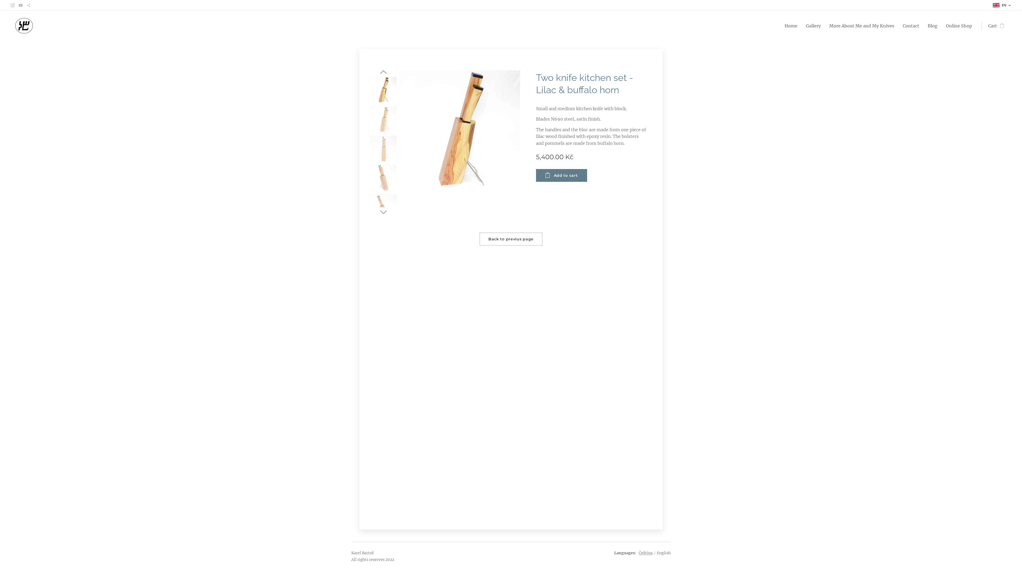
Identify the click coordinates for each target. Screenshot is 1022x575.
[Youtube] (20, 5)
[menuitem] (792, 25)
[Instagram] (12, 5)
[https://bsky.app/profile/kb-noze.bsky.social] (28, 5)
